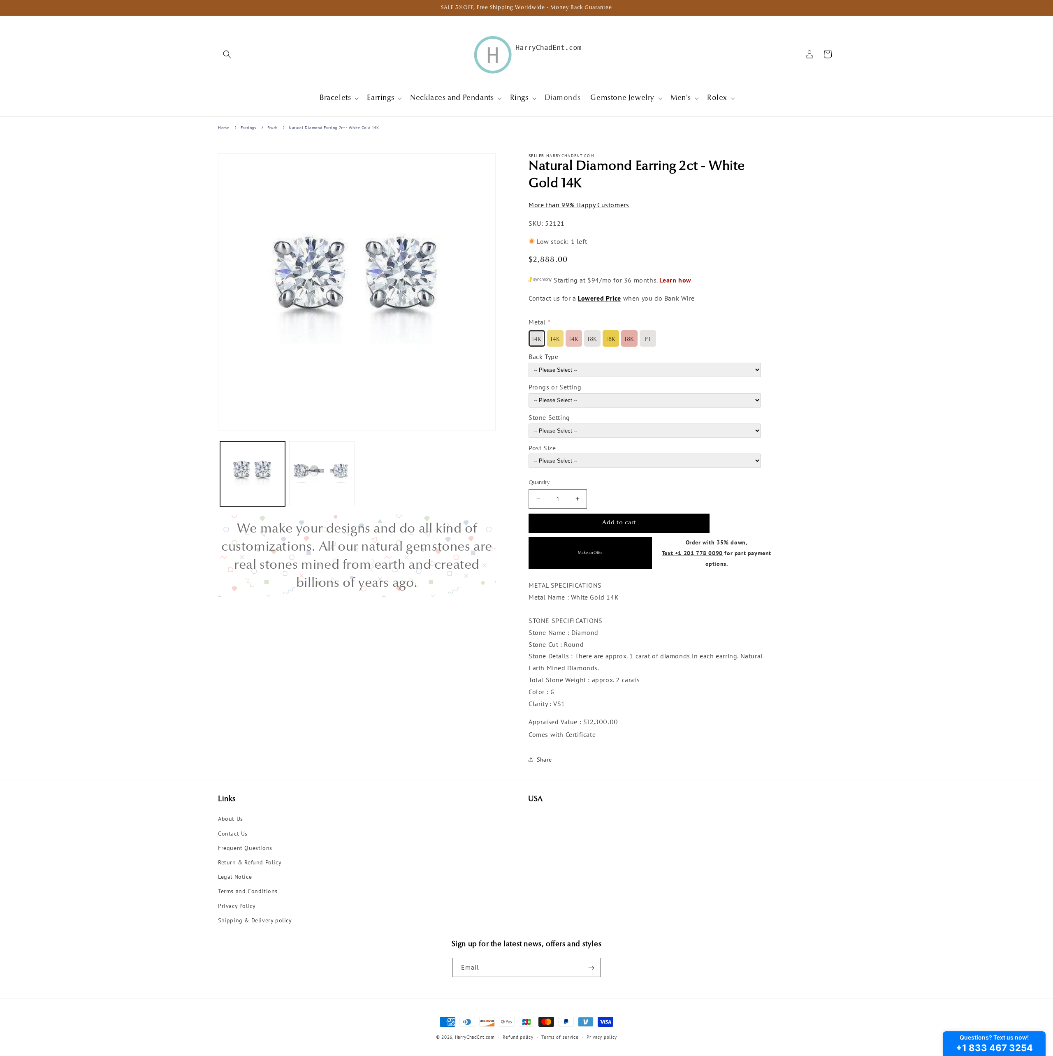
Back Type (543, 356)
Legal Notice (235, 876)
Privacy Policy (236, 906)
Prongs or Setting (555, 386)
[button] (227, 54)
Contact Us (233, 833)
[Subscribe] (591, 967)
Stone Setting (549, 417)
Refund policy (518, 1037)
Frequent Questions (245, 848)
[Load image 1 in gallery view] (252, 473)
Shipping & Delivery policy (255, 920)
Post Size (542, 447)
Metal (537, 322)
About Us (230, 819)
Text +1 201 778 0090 (692, 552)
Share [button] (544, 759)
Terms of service (559, 1037)
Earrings (248, 127)
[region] (357, 555)
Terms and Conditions (248, 891)
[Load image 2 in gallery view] (321, 473)
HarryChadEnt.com (475, 1037)
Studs (272, 127)
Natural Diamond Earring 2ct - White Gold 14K (334, 127)
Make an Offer (590, 553)
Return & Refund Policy (249, 862)
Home (223, 127)
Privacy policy (602, 1037)
